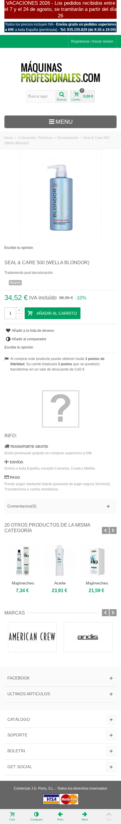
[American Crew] (32, 637)
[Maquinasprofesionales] (60, 72)
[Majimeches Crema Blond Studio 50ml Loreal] (22, 560)
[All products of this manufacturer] (60, 409)
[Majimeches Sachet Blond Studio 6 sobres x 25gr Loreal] (96, 560)
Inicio (8, 138)
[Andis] (88, 637)
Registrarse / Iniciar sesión (92, 41)
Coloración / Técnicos (35, 138)
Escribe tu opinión (18, 248)
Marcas (14, 612)
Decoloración (68, 138)
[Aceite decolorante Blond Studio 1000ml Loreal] (59, 560)
